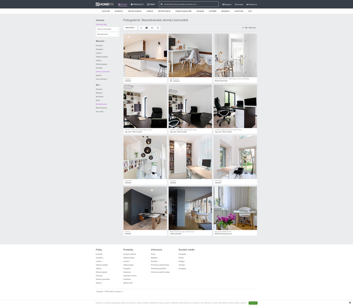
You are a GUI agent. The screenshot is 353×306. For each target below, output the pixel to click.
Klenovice (128, 181)
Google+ (182, 261)
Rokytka (128, 79)
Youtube (182, 265)
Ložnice (149, 11)
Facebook (182, 254)
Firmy (152, 4)
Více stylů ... (100, 112)
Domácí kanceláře (184, 11)
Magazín (228, 5)
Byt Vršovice (174, 79)
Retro (98, 100)
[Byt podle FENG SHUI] (235, 208)
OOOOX (128, 81)
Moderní (99, 93)
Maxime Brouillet (221, 81)
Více (250, 11)
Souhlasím (253, 303)
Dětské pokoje (164, 11)
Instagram (182, 269)
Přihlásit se (252, 5)
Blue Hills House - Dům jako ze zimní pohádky (232, 79)
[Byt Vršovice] (190, 55)
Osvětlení (239, 11)
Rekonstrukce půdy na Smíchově (182, 232)
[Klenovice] (145, 157)
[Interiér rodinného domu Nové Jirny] (145, 106)
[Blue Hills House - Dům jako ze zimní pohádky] (235, 55)
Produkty (138, 4)
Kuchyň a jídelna (129, 254)
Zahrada (200, 11)
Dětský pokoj (128, 265)
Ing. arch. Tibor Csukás (133, 132)
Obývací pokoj (128, 258)
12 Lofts (173, 181)
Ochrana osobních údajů (160, 272)
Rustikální (99, 97)
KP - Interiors (175, 81)
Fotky (123, 4)
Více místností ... (102, 79)
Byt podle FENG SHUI (223, 232)
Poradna (239, 5)
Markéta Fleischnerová (223, 234)
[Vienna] (145, 208)
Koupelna (127, 269)
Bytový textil (128, 283)
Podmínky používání (158, 269)
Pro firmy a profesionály (160, 265)
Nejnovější (129, 28)
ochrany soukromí (240, 303)
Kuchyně (106, 11)
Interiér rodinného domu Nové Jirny (138, 130)
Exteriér (212, 11)
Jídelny (98, 60)
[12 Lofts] (190, 157)
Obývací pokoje (134, 11)
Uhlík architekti (175, 234)
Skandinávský (101, 104)
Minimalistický (101, 108)
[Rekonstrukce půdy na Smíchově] (190, 208)
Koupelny (119, 11)
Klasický (99, 89)
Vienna (127, 232)
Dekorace (225, 11)
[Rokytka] (145, 55)
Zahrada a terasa (130, 276)
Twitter (181, 258)
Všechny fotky (101, 24)
